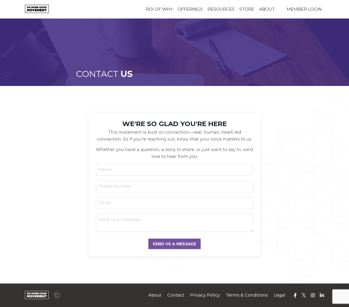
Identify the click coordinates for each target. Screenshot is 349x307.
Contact (175, 295)
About (154, 295)
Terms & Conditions (247, 295)
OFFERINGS (190, 9)
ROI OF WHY (159, 9)
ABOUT (267, 9)
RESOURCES (221, 9)
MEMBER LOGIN (304, 9)
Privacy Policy (205, 295)
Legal (279, 295)
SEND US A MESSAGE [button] (174, 243)
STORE (246, 9)
